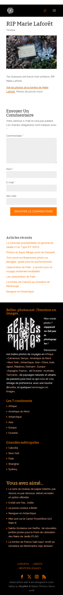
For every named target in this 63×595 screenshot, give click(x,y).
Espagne (13, 370)
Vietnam (30, 366)
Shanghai (13, 463)
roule (42, 379)
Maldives (19, 366)
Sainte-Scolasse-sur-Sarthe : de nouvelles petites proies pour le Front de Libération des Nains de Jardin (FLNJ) (32, 532)
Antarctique (27, 362)
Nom (9, 169)
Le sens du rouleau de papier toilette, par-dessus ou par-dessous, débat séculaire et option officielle (32, 493)
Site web (11, 196)
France (23, 370)
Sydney (12, 469)
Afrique (49, 354)
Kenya (24, 358)
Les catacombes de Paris (20, 276)
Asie (37, 362)
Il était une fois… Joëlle (21, 502)
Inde (51, 362)
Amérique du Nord (40, 358)
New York (13, 362)
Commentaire (15, 135)
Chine (45, 362)
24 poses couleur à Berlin (22, 508)
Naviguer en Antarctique (20, 291)
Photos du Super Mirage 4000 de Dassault (30, 252)
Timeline (10, 30)
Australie (49, 370)
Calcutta (13, 447)
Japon (9, 366)
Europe (41, 366)
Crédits (37, 564)
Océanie (37, 370)
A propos (23, 564)
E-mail (10, 182)
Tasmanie (11, 374)
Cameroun (14, 358)
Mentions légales (30, 568)
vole (51, 379)
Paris (11, 458)
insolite (12, 387)
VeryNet (23, 586)
